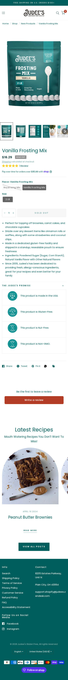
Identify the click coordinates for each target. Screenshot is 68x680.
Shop (15, 23)
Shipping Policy (10, 578)
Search (6, 573)
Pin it (38, 366)
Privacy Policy (10, 587)
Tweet (24, 366)
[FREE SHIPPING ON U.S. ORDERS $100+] (33, 2)
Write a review (34, 400)
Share (9, 366)
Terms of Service (12, 583)
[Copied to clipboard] (54, 366)
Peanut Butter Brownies (30, 517)
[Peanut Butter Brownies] (30, 476)
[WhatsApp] (46, 366)
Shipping (6, 161)
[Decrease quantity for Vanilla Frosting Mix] (4, 213)
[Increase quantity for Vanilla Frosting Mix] (13, 213)
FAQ (4, 602)
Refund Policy (10, 597)
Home (5, 23)
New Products (28, 23)
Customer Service (12, 592)
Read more (30, 531)
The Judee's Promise (16, 285)
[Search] (57, 13)
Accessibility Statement (16, 607)
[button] (6, 131)
